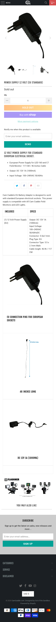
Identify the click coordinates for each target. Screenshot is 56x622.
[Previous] (6, 38)
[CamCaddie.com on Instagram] (35, 585)
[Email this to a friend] (38, 186)
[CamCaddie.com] (28, 2)
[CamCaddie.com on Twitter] (21, 585)
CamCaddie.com (18, 601)
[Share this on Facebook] (24, 186)
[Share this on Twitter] (17, 186)
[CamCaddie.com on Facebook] (26, 585)
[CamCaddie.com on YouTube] (30, 585)
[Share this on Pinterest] (31, 186)
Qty (5, 95)
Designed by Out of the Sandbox (37, 601)
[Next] (50, 38)
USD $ (26, 594)
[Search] (46, 2)
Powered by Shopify (28, 603)
